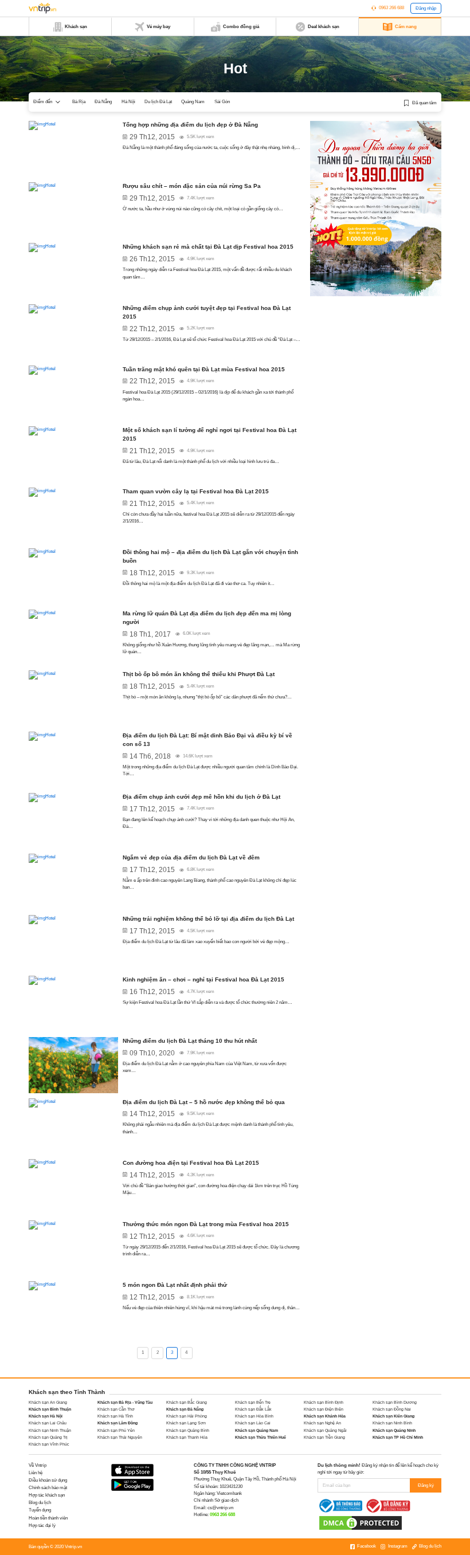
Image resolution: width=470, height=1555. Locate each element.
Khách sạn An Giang (48, 1402)
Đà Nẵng (103, 101)
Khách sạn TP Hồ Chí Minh (398, 1437)
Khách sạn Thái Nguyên (119, 1437)
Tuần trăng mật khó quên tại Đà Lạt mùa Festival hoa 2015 (204, 369)
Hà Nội (128, 101)
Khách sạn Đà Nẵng (184, 1409)
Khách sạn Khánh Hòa (325, 1416)
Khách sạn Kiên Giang (393, 1416)
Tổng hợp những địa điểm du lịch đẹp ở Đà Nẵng (190, 124)
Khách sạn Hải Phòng (186, 1416)
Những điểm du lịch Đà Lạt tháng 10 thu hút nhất (190, 1041)
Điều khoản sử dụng (48, 1480)
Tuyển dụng (40, 1510)
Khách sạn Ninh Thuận (50, 1430)
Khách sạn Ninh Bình (392, 1423)
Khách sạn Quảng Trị (48, 1437)
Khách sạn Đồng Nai (392, 1409)
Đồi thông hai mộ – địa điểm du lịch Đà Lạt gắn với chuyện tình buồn (210, 556)
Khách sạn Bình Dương (395, 1402)
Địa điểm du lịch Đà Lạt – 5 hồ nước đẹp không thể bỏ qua (204, 1102)
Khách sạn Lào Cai (253, 1423)
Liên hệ (35, 1472)
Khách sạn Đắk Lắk (253, 1409)
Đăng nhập (426, 8)
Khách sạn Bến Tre (253, 1402)
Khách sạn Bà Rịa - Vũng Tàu (124, 1402)
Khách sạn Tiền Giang (324, 1437)
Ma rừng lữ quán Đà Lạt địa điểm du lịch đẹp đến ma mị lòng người (207, 617)
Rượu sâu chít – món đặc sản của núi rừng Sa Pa (192, 186)
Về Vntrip (37, 1465)
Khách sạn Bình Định (323, 1402)
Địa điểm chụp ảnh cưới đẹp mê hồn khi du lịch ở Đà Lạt (201, 797)
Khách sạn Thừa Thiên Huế (260, 1437)
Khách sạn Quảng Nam (256, 1430)
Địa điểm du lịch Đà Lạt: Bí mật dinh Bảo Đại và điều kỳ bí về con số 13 (207, 739)
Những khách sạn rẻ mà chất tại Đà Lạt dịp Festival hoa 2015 (208, 247)
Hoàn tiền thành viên (48, 1518)
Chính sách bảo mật (48, 1487)
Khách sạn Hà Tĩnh (115, 1416)
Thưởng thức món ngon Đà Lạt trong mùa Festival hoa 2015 (206, 1224)
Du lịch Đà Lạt (158, 101)
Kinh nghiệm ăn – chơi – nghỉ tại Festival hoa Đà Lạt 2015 (203, 979)
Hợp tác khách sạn (47, 1495)
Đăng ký (426, 1485)
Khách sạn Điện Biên (323, 1409)
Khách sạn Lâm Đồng (117, 1423)
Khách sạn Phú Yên (116, 1430)
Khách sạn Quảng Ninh (394, 1430)
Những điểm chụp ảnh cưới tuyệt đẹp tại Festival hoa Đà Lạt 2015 (207, 312)
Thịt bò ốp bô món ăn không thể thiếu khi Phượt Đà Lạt (199, 674)
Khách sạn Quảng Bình (187, 1430)
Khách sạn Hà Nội (45, 1416)
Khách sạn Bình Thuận (50, 1409)
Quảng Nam (193, 101)
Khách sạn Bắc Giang (186, 1402)
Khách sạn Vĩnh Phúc (49, 1444)
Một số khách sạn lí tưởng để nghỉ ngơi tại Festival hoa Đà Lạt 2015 (209, 434)
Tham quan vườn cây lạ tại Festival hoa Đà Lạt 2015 (196, 491)
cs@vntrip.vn (220, 1507)
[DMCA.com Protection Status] (361, 1522)
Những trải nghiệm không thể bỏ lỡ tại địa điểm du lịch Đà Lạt (208, 919)
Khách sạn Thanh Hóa (186, 1437)
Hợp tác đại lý (42, 1525)
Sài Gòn (222, 101)
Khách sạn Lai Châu (47, 1423)
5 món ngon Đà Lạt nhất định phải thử (175, 1285)
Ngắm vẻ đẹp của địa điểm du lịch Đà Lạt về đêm (191, 857)
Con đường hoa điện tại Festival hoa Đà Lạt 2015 (191, 1163)
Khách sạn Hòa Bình (254, 1416)
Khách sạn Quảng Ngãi (325, 1430)
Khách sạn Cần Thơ (116, 1409)
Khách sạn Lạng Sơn (186, 1423)
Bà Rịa (78, 101)
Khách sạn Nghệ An (322, 1423)
